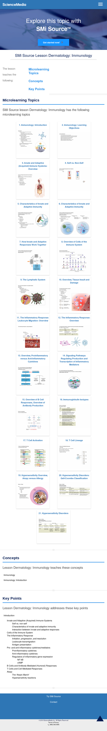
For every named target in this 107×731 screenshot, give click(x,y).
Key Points (37, 89)
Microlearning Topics (39, 71)
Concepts (36, 81)
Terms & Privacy (53, 722)
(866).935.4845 (53, 724)
